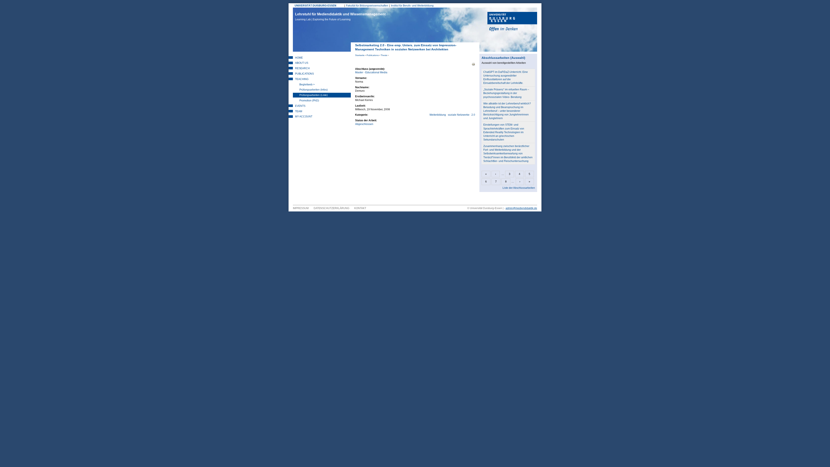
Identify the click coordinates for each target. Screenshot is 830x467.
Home (299, 57)
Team (298, 111)
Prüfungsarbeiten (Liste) (313, 95)
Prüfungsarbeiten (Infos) (313, 89)
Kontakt (360, 208)
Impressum (301, 208)
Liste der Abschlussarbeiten (519, 187)
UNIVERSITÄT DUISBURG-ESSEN (315, 5)
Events (300, 105)
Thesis (384, 55)
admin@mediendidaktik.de (521, 208)
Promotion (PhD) (309, 100)
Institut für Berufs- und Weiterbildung (412, 5)
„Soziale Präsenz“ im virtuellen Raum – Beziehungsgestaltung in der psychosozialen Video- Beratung (506, 93)
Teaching (301, 79)
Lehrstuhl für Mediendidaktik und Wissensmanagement (340, 16)
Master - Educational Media (371, 72)
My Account (303, 116)
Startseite (360, 55)
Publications (373, 55)
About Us (301, 62)
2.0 (473, 114)
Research (302, 68)
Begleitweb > (307, 84)
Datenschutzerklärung (331, 208)
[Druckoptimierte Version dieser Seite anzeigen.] (473, 64)
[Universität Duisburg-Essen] (512, 22)
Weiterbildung (437, 114)
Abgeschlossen (364, 124)
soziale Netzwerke (458, 114)
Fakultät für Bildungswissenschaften (367, 5)
